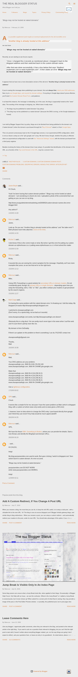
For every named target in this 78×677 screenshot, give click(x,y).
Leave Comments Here (15, 618)
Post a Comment (8, 483)
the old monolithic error (58, 37)
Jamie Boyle (13, 186)
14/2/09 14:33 (13, 233)
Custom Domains (29, 161)
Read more (71, 523)
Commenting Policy (62, 12)
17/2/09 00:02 (13, 390)
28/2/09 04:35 (13, 417)
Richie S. (12, 239)
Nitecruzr (12, 219)
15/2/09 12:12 (13, 269)
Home (4, 12)
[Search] (69, 3)
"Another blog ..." (15, 161)
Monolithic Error (47, 164)
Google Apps (66, 127)
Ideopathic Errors (32, 164)
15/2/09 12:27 (13, 293)
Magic (25, 12)
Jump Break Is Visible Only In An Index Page (28, 584)
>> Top (4, 155)
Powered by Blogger (40, 671)
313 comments (14, 640)
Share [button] (4, 171)
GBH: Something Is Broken (32, 431)
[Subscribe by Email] (69, 9)
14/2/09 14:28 (13, 213)
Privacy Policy (46, 12)
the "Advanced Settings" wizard (44, 138)
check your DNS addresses (66, 90)
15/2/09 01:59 (13, 249)
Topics (34, 12)
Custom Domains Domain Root (49, 161)
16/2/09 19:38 (13, 347)
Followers (15, 12)
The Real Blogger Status (19, 3)
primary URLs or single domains (41, 285)
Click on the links (39, 230)
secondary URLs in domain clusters (53, 283)
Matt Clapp (12, 300)
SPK (10, 397)
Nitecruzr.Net (61, 164)
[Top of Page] (69, 672)
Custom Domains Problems (13, 164)
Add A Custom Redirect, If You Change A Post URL (31, 501)
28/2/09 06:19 (13, 437)
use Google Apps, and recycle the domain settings (26, 93)
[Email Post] (3, 168)
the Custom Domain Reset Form (20, 96)
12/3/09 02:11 (13, 478)
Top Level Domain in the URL (28, 150)
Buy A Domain (46, 127)
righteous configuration (21, 387)
